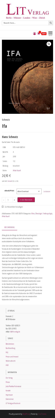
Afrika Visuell (17, 170)
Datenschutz (10, 399)
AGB (7, 365)
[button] (49, 44)
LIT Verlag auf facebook (13, 403)
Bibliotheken (10, 344)
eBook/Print (9, 190)
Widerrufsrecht (10, 360)
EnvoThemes (42, 414)
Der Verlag (9, 377)
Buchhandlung (10, 348)
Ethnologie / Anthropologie (43, 213)
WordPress (26, 414)
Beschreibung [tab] (9, 227)
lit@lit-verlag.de (15, 331)
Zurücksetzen (46, 191)
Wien (33, 213)
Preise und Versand (12, 356)
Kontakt (8, 390)
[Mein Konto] (34, 33)
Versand (10, 181)
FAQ (7, 352)
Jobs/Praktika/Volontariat (13, 386)
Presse (8, 382)
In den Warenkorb (26, 199)
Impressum (9, 394)
